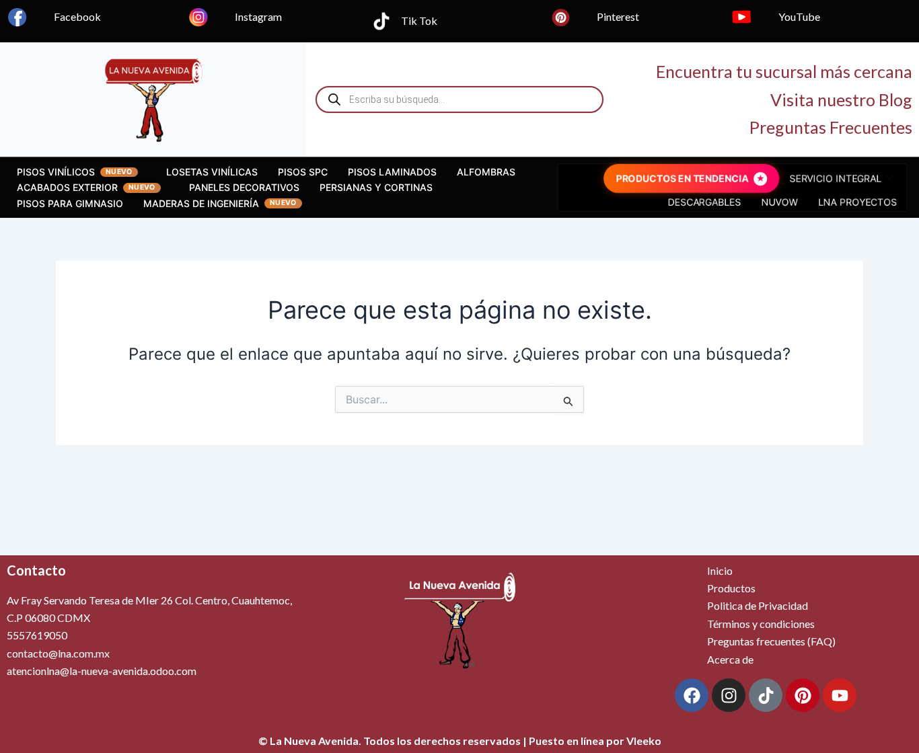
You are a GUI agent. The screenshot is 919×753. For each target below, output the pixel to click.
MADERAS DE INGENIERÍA (201, 203)
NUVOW (778, 202)
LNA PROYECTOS (856, 202)
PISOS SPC (303, 171)
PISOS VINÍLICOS (56, 171)
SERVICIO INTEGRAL (833, 178)
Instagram (258, 16)
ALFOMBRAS (486, 171)
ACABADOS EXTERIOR (67, 187)
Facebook (77, 16)
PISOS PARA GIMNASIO (70, 203)
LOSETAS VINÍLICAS (212, 171)
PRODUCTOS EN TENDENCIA (682, 178)
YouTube (799, 16)
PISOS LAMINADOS (392, 171)
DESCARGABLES (705, 202)
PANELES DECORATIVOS (244, 187)
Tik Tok (419, 20)
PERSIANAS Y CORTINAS (376, 187)
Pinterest (618, 16)
